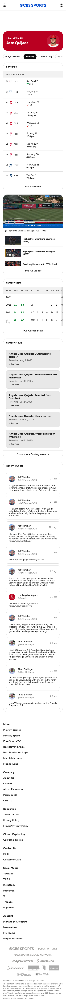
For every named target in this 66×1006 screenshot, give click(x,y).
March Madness (12, 758)
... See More (14, 364)
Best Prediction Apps (15, 752)
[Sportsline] (45, 960)
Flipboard (9, 907)
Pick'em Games (12, 730)
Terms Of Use (11, 814)
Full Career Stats (33, 330)
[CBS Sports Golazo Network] (33, 954)
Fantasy (30, 56)
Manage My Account (15, 921)
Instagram (9, 885)
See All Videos (33, 270)
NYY (16, 165)
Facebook (8, 890)
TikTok (7, 879)
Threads (7, 902)
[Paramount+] (15, 967)
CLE (16, 102)
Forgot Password (13, 938)
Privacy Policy (11, 820)
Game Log (46, 56)
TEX (16, 81)
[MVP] (54, 966)
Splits (60, 56)
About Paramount (13, 789)
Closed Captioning (14, 834)
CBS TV (7, 800)
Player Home (12, 56)
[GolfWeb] (42, 974)
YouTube (8, 873)
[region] (33, 211)
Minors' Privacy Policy (15, 826)
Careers (7, 783)
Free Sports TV (12, 741)
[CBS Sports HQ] (47, 948)
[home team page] (10, 81)
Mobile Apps (10, 764)
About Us (8, 778)
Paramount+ (10, 795)
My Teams (9, 933)
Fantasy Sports (11, 735)
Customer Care (12, 859)
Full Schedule (33, 186)
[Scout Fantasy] (24, 974)
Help (6, 853)
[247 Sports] (22, 960)
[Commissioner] (36, 966)
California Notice (13, 839)
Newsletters (10, 927)
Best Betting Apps (14, 747)
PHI (16, 134)
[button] (4, 5)
